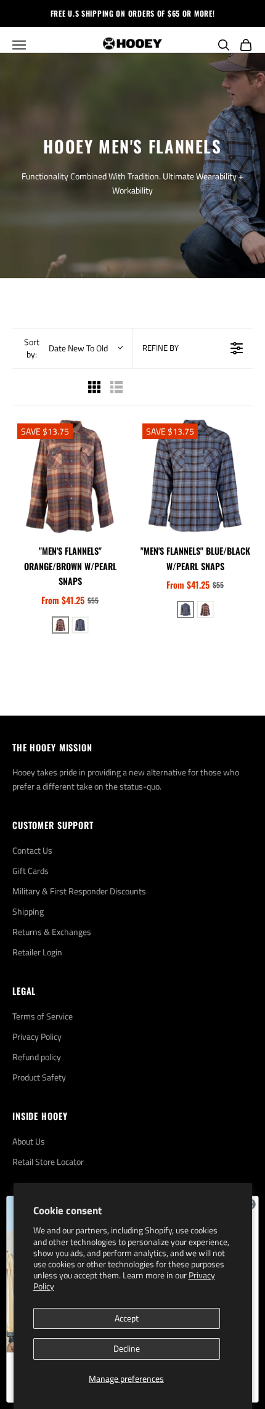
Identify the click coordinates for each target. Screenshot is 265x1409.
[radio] (94, 387)
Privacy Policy (37, 1036)
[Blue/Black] (80, 625)
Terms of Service (42, 1016)
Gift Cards (30, 870)
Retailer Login (37, 951)
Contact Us (32, 850)
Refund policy (36, 1056)
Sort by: (66, 348)
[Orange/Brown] (60, 625)
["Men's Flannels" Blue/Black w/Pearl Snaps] (195, 476)
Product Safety (39, 1077)
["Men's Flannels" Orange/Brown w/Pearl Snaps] (70, 476)
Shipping (28, 911)
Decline (126, 1348)
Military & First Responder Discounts (79, 890)
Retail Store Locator (48, 1161)
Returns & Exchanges (51, 931)
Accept (127, 1318)
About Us (28, 1141)
